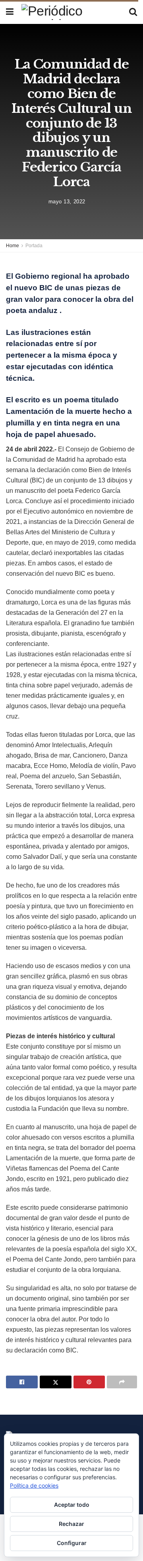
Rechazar (71, 1523)
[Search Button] (133, 12)
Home (12, 245)
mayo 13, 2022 (66, 201)
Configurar (72, 1542)
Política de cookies (34, 1485)
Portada (34, 245)
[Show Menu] (10, 12)
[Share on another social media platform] (122, 1382)
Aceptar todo (71, 1504)
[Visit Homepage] (71, 12)
